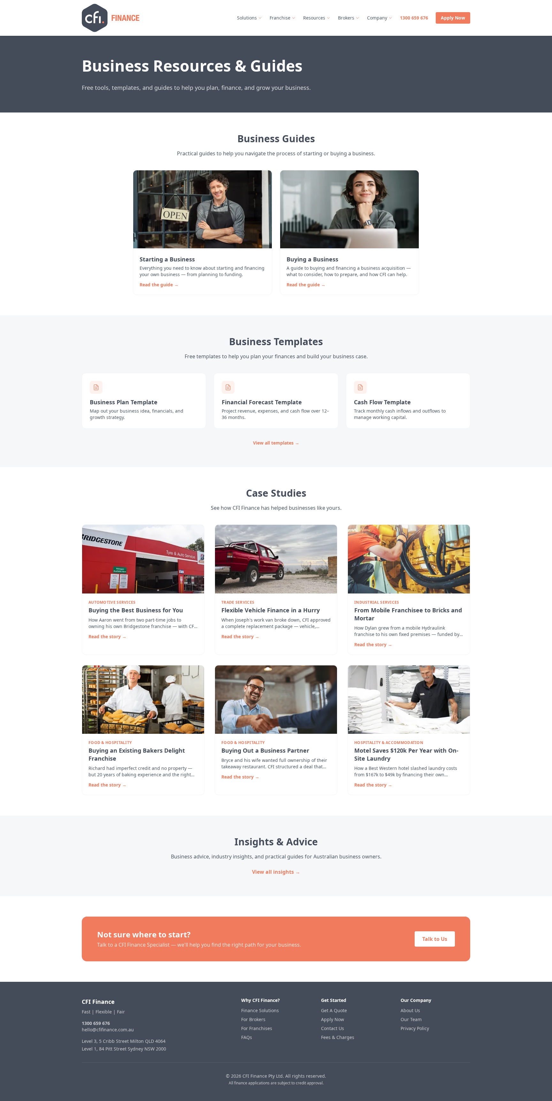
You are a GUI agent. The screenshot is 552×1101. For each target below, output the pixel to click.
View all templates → (276, 443)
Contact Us (332, 1028)
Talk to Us (434, 938)
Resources (314, 18)
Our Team (411, 1019)
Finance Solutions (260, 1010)
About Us (410, 1010)
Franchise (280, 18)
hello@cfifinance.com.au (108, 1030)
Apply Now (453, 18)
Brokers (346, 18)
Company (377, 18)
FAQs (246, 1037)
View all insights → (276, 871)
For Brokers (253, 1019)
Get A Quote (334, 1010)
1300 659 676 (414, 18)
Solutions (247, 18)
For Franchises (256, 1028)
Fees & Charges (337, 1037)
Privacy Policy (415, 1028)
